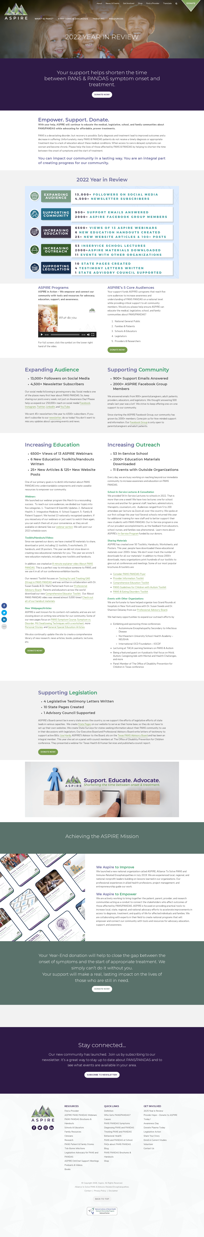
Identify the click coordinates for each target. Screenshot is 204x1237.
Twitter (41, 406)
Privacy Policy (100, 1190)
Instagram (30, 406)
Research (69, 1140)
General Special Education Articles (66, 627)
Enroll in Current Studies (155, 1140)
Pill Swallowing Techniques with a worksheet (59, 623)
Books (67, 1169)
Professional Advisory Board (152, 610)
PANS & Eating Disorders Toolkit (130, 591)
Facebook (85, 403)
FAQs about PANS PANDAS (117, 1144)
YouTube (65, 406)
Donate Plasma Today (154, 1127)
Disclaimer (113, 1190)
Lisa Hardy (65, 735)
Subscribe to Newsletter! (102, 1075)
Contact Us (149, 1148)
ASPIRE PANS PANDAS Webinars (81, 1115)
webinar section (64, 527)
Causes (107, 1119)
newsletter (55, 417)
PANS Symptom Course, (64, 619)
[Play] (41, 334)
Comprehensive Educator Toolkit (63, 593)
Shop (106, 1161)
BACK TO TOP (102, 1199)
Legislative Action (152, 1131)
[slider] (65, 334)
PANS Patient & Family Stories (79, 1144)
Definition (108, 1111)
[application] (67, 321)
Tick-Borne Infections (75, 1148)
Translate (167, 3)
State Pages (84, 724)
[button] (67, 321)
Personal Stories (34, 627)
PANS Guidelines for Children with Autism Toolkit (139, 587)
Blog (106, 1148)
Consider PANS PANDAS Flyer (129, 574)
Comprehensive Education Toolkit (131, 582)
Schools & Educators (74, 1127)
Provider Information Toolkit (128, 578)
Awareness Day (151, 1123)
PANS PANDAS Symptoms (117, 1123)
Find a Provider (72, 1111)
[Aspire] (16, 11)
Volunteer (148, 1144)
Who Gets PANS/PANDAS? (117, 1115)
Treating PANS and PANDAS (118, 1131)
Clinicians (69, 1136)
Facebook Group (139, 422)
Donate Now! (102, 94)
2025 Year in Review (153, 1111)
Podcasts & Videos (73, 1165)
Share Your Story (152, 1136)
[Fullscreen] (92, 334)
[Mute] (88, 334)
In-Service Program (128, 533)
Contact (88, 1190)
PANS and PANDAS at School (118, 1140)
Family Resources (73, 1131)
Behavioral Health (112, 1136)
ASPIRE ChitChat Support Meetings (82, 1161)
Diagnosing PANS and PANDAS (119, 1127)
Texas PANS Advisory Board (133, 735)
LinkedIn (50, 406)
